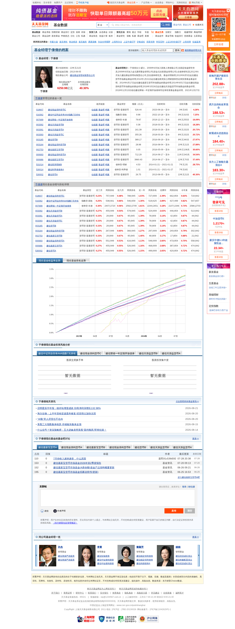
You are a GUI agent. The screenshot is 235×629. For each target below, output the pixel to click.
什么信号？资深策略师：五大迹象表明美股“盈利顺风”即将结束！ (71, 429)
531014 (39, 164)
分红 (73, 36)
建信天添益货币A (56, 129)
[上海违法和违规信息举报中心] (127, 619)
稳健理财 (188, 32)
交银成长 (141, 42)
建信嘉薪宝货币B (56, 149)
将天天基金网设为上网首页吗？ (101, 589)
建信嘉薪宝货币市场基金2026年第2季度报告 (77, 463)
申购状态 (65, 36)
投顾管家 (56, 32)
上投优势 (187, 42)
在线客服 (167, 593)
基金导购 (169, 36)
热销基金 (188, 36)
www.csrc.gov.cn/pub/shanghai (131, 605)
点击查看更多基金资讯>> (187, 401)
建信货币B (53, 139)
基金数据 (60, 25)
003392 (39, 124)
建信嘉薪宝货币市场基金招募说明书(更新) (75, 472)
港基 (78, 32)
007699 (39, 120)
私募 (83, 36)
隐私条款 (129, 593)
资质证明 (67, 593)
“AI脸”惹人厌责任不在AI (50, 419)
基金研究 (120, 36)
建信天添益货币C (56, 134)
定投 (73, 32)
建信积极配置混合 (184, 560)
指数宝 (178, 32)
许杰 (60, 547)
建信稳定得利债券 (144, 556)
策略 (129, 36)
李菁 (99, 547)
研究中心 (80, 593)
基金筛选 (93, 36)
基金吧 (140, 36)
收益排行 (179, 36)
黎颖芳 (140, 547)
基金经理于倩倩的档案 (51, 50)
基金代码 (177, 25)
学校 (139, 32)
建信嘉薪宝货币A (56, 159)
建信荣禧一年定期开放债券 (60, 120)
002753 (39, 149)
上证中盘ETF (129, 42)
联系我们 (92, 593)
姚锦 (178, 547)
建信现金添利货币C (57, 110)
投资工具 (93, 32)
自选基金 (159, 2)
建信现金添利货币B (57, 144)
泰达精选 (73, 42)
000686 (39, 159)
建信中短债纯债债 (105, 560)
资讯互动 (120, 32)
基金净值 (46, 32)
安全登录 (47, 2)
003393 (39, 134)
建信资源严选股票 (66, 556)
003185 (39, 139)
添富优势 (150, 42)
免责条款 (116, 593)
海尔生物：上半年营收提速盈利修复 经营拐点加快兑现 (66, 413)
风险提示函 (142, 593)
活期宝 (168, 32)
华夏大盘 (54, 42)
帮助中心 (170, 2)
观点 (134, 32)
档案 (107, 110)
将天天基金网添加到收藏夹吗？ (133, 589)
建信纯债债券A (143, 563)
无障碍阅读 (182, 2)
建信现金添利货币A (57, 154)
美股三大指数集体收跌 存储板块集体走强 (59, 424)
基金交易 (131, 2)
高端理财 (198, 32)
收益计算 (103, 36)
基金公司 (187, 25)
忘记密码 (69, 2)
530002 (39, 174)
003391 (39, 129)
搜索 (166, 25)
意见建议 (155, 593)
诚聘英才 (179, 593)
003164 (39, 144)
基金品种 (46, 36)
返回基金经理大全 (193, 50)
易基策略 (92, 42)
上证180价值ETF (173, 42)
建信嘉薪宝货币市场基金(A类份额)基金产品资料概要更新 (83, 467)
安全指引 (104, 593)
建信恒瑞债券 (103, 556)
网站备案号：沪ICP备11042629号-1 (154, 609)
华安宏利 (160, 42)
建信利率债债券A (56, 169)
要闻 (129, 32)
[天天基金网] (41, 25)
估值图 (95, 110)
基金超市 (159, 36)
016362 (39, 115)
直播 (147, 36)
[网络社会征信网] (106, 619)
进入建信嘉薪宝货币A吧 (189, 477)
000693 (39, 154)
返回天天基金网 (117, 2)
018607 (39, 110)
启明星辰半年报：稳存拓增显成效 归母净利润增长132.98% (69, 408)
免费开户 (58, 2)
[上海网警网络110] (85, 619)
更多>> (195, 438)
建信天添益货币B (56, 124)
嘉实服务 (83, 42)
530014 (39, 169)
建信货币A (53, 174)
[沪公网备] (149, 619)
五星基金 (198, 36)
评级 (83, 32)
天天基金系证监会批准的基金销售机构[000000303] (91, 601)
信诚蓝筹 (196, 42)
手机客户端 (83, 2)
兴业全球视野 (104, 42)
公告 (78, 36)
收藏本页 (198, 25)
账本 (111, 36)
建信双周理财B (55, 164)
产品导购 (145, 2)
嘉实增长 (63, 42)
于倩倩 (38, 98)
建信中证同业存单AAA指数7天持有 (64, 115)
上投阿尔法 (117, 42)
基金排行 (65, 32)
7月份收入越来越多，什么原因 (69, 458)
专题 (147, 32)
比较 (111, 32)
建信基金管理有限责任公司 (82, 75)
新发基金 (56, 36)
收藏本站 (37, 2)
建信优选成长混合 (184, 556)
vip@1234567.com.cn (111, 597)
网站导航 (196, 2)
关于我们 (55, 593)
